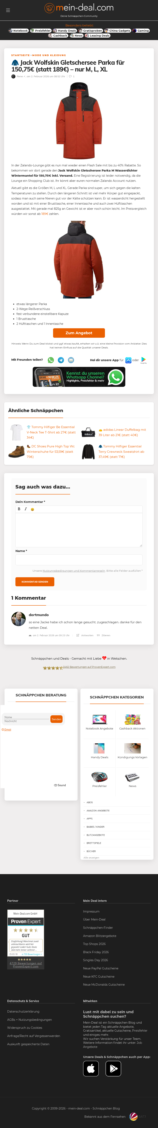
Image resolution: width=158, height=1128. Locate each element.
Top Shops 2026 (94, 944)
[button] (19, 509)
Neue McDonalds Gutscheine (104, 984)
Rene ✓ (21, 76)
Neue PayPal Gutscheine (100, 968)
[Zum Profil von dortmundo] (18, 619)
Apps (90, 818)
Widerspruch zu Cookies (24, 1028)
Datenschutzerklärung (23, 1011)
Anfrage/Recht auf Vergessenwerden (33, 1036)
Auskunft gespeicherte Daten (28, 1044)
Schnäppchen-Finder (98, 928)
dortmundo (39, 614)
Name (21, 551)
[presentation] (19, 509)
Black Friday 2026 (96, 952)
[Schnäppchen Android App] (143, 360)
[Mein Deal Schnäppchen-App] (117, 1068)
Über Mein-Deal (94, 919)
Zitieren (105, 635)
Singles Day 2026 (95, 960)
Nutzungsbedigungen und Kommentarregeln (74, 570)
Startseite (20, 55)
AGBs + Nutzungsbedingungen (29, 1020)
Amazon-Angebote (98, 810)
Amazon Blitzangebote (99, 936)
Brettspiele (94, 843)
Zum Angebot (79, 333)
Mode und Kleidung (49, 55)
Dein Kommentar (30, 502)
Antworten (87, 635)
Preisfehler (140, 1030)
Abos (90, 802)
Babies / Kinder (96, 826)
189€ (44, 214)
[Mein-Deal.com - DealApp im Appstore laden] (94, 1068)
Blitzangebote (96, 835)
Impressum (91, 911)
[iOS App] (127, 360)
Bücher (91, 851)
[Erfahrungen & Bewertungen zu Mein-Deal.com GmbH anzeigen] (25, 939)
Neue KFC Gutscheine (98, 976)
